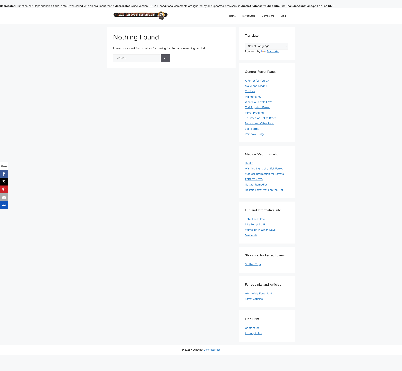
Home (232, 15)
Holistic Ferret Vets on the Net (264, 189)
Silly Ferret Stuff (255, 224)
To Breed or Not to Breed (261, 118)
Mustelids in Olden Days (260, 229)
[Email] (4, 197)
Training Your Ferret (257, 107)
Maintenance (253, 96)
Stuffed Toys (253, 264)
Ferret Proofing (254, 112)
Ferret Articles (254, 298)
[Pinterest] (4, 189)
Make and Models (256, 86)
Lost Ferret (252, 128)
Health (249, 163)
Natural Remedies (256, 184)
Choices (250, 91)
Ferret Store (248, 15)
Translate (273, 51)
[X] (4, 182)
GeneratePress (212, 349)
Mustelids (251, 235)
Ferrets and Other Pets (259, 123)
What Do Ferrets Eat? (258, 102)
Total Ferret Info (255, 219)
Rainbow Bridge (255, 134)
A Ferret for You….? (257, 80)
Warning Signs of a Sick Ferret (264, 168)
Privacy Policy (253, 333)
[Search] (165, 58)
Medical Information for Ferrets (264, 173)
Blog (283, 15)
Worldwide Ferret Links (259, 293)
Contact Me (268, 15)
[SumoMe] (4, 205)
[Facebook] (4, 174)
